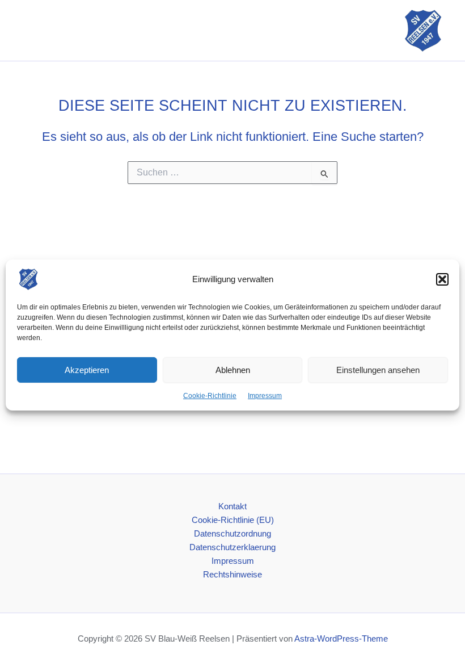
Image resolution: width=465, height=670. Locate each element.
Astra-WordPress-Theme (341, 638)
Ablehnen (232, 369)
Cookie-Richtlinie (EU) (233, 520)
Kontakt (232, 506)
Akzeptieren (87, 369)
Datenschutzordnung (232, 533)
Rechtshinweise (232, 574)
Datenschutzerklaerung (232, 547)
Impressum (265, 396)
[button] (442, 279)
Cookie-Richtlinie (209, 396)
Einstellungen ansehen (378, 369)
